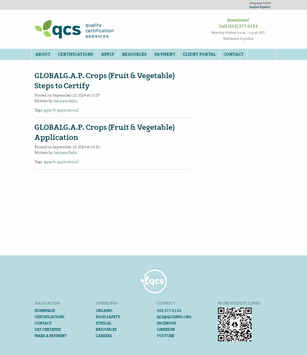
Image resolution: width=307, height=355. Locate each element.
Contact (234, 54)
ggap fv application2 (61, 110)
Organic (104, 310)
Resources (134, 54)
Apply (107, 54)
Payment (165, 54)
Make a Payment (51, 335)
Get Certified (48, 329)
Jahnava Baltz (65, 101)
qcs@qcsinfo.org (174, 317)
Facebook (166, 323)
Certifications (75, 54)
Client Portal (199, 54)
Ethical (103, 323)
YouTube (165, 335)
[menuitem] (42, 54)
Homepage (45, 310)
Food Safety (108, 317)
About (42, 54)
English (254, 7)
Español (265, 7)
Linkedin (166, 329)
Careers (104, 335)
